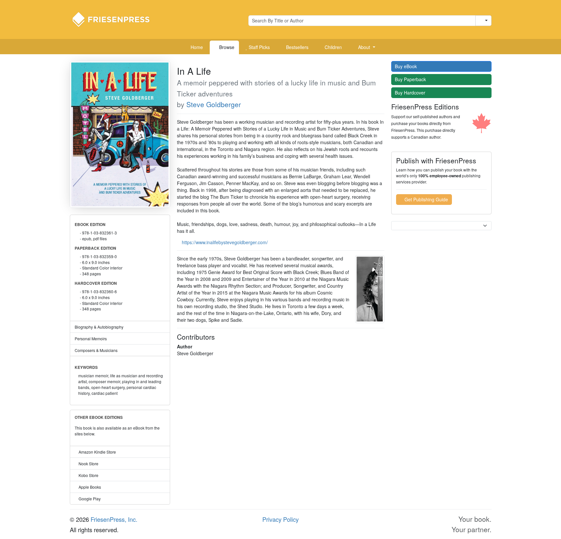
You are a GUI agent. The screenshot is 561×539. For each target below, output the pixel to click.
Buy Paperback (411, 79)
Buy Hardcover (411, 92)
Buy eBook (406, 66)
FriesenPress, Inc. (114, 519)
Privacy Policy (280, 519)
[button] (364, 47)
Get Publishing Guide (425, 199)
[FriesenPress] (115, 19)
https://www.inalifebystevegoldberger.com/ (225, 242)
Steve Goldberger (213, 104)
